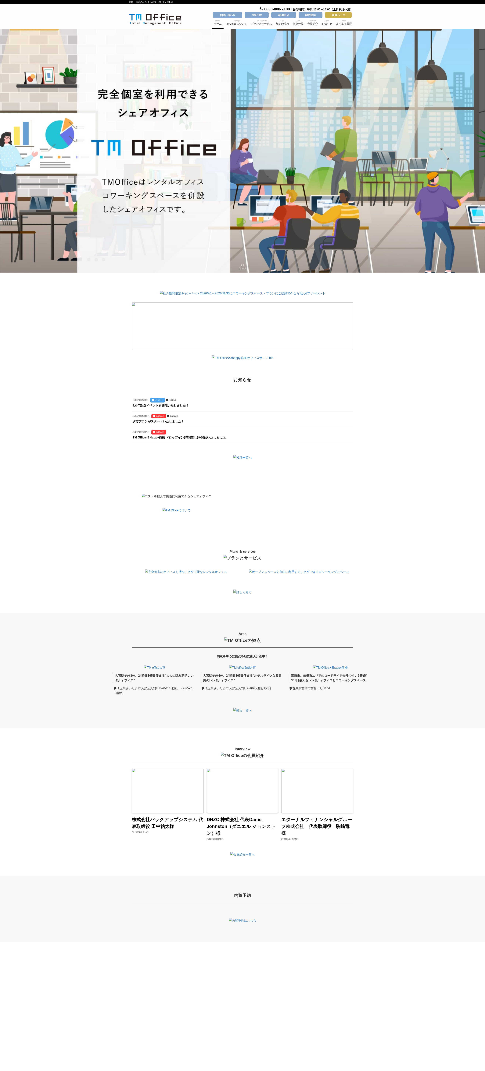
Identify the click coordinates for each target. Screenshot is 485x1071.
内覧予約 (256, 14)
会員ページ (338, 14)
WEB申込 (283, 14)
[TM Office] (155, 19)
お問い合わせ (227, 14)
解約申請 (310, 14)
